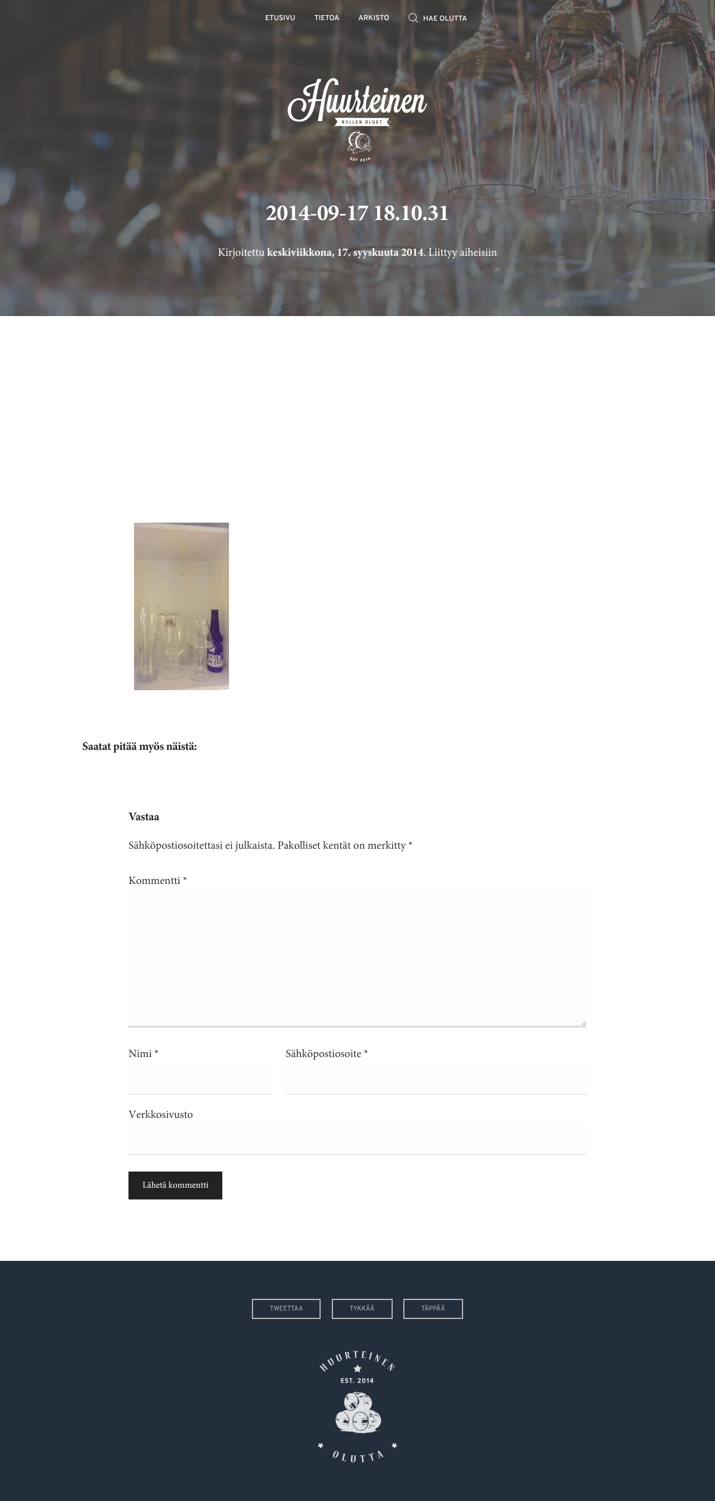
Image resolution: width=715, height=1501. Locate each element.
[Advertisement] (357, 411)
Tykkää (362, 1309)
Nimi (143, 1054)
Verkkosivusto (160, 1114)
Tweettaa (286, 1309)
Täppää (433, 1309)
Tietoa (327, 18)
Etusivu (280, 18)
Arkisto (374, 18)
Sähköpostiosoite (327, 1054)
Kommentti (157, 880)
